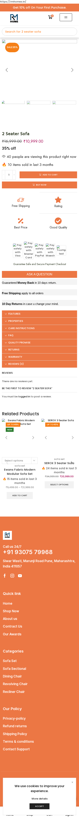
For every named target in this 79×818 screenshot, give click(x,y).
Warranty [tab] (15, 357)
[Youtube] (20, 576)
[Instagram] (12, 576)
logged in (24, 396)
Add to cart (19, 495)
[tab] (39, 313)
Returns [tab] (13, 349)
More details (40, 798)
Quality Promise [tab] (19, 342)
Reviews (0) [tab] (16, 364)
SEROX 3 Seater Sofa (59, 463)
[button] (51, 17)
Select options (59, 484)
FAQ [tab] (10, 335)
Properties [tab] (15, 321)
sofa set (20, 466)
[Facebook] (5, 576)
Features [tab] (14, 314)
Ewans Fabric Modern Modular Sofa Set (19, 472)
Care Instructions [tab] (21, 328)
